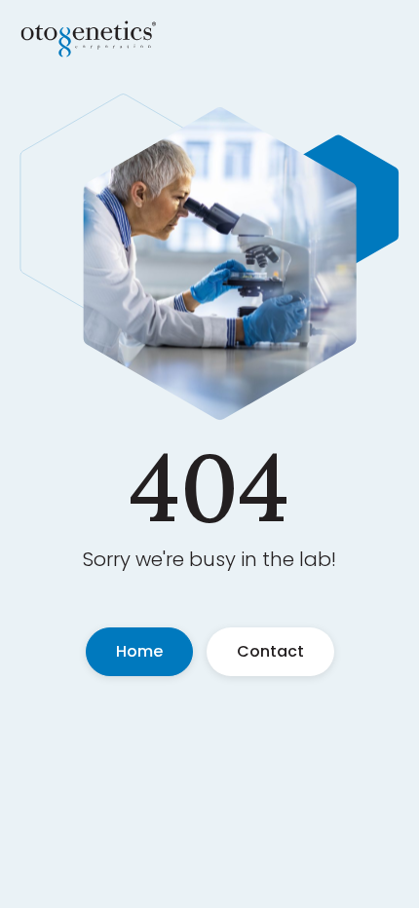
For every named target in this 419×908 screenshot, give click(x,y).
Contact (270, 651)
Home (139, 651)
